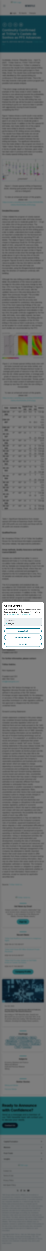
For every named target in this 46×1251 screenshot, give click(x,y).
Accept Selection (23, 637)
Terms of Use (26, 614)
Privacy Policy (12, 614)
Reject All (23, 644)
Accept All (23, 631)
